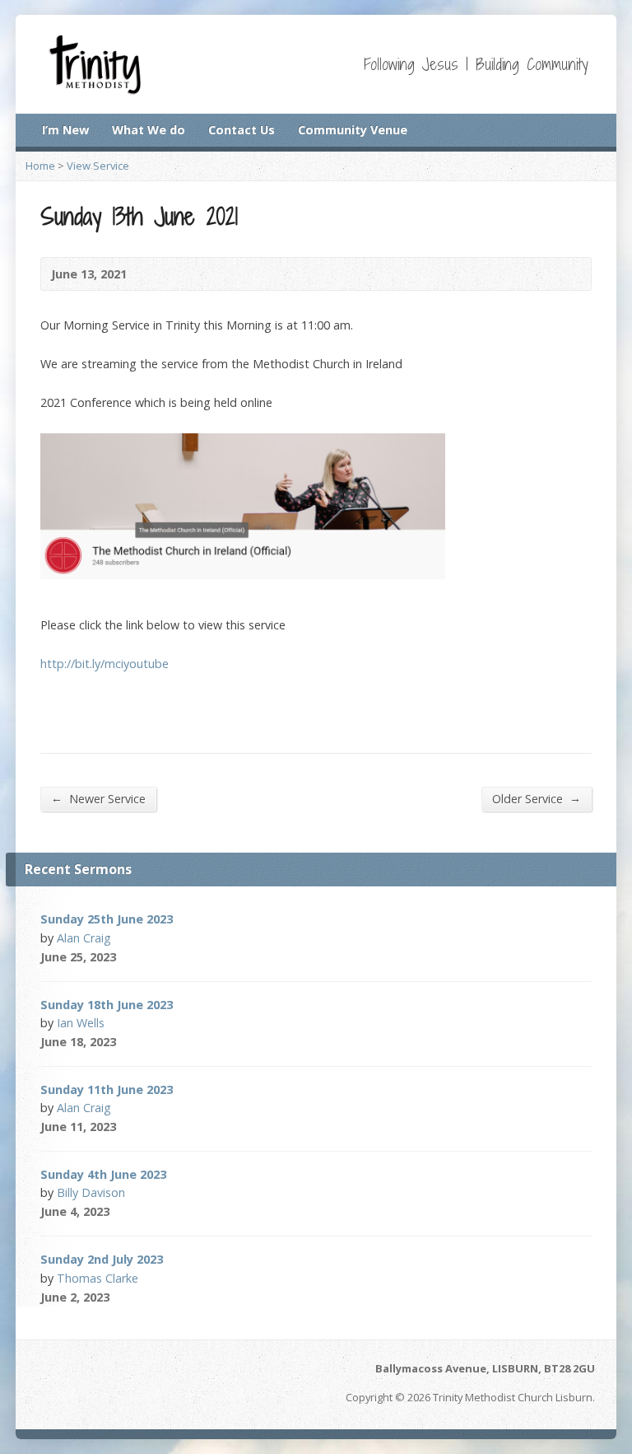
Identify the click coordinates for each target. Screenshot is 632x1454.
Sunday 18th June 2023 (106, 1004)
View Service (98, 165)
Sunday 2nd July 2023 (101, 1259)
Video (138, 956)
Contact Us (241, 130)
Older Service (536, 798)
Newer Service (98, 798)
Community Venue (352, 130)
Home (40, 165)
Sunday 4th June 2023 (103, 1174)
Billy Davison (91, 1192)
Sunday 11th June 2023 (106, 1089)
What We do (148, 130)
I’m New (65, 130)
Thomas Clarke (97, 1278)
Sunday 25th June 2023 (106, 919)
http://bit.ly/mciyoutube (104, 663)
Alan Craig (84, 938)
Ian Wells (81, 1023)
